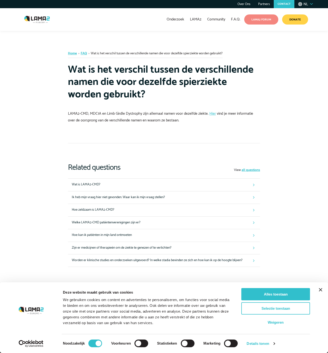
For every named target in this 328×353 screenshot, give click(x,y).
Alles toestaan (276, 294)
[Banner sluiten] (320, 289)
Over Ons (243, 4)
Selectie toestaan (275, 308)
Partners (264, 4)
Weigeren (276, 322)
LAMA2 (195, 19)
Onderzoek (175, 19)
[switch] (141, 343)
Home (72, 53)
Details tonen (258, 343)
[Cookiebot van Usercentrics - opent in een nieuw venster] (31, 343)
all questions (251, 170)
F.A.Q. (235, 19)
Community (216, 19)
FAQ (84, 53)
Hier (212, 113)
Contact (284, 4)
